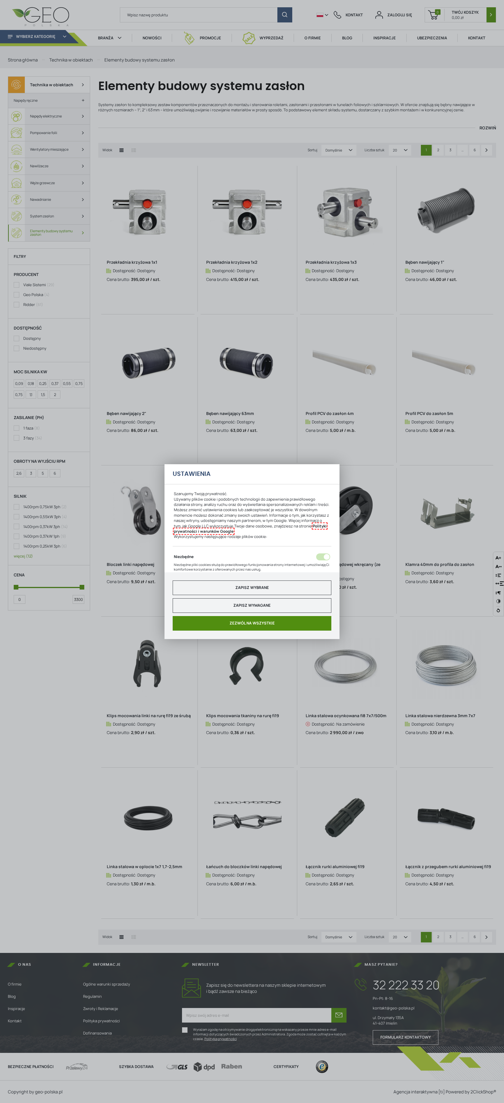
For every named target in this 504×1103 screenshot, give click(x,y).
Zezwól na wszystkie (252, 623)
